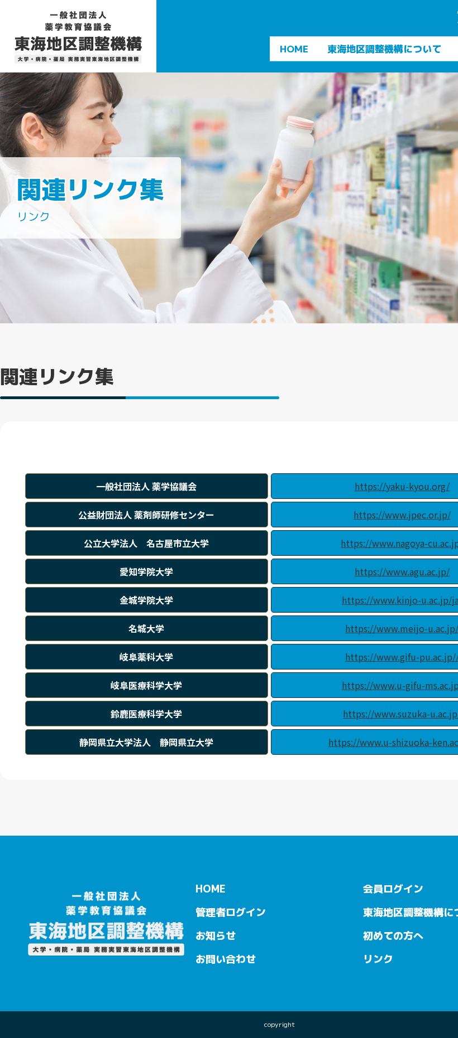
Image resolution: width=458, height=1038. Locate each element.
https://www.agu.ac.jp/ (402, 571)
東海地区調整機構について (384, 48)
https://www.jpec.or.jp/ (402, 514)
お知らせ (215, 935)
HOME (294, 48)
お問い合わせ (225, 959)
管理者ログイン (230, 912)
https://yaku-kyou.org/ (402, 486)
